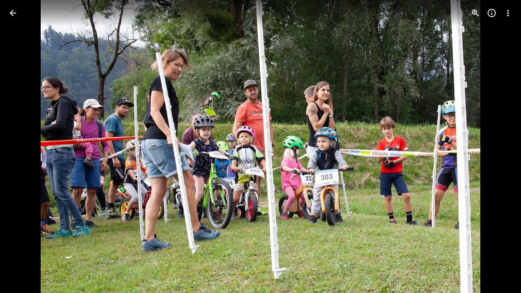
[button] (22, 146)
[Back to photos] (13, 13)
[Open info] (492, 13)
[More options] (508, 13)
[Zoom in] (475, 13)
